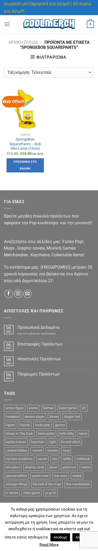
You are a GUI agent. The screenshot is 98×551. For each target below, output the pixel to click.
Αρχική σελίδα (23, 42)
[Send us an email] (27, 293)
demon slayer (34, 417)
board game (68, 408)
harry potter (46, 433)
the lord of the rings (47, 484)
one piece (12, 467)
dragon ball (72, 417)
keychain (37, 442)
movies (52, 450)
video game (31, 493)
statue (77, 476)
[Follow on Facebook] (8, 293)
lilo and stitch (70, 442)
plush (53, 467)
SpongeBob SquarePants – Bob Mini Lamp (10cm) (25, 143)
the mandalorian (78, 484)
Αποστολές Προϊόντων (39, 358)
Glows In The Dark (19, 433)
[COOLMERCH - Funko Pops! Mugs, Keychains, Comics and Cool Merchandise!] (49, 24)
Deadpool (12, 417)
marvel (37, 450)
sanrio (85, 467)
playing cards (34, 467)
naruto (42, 459)
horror (83, 433)
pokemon (69, 467)
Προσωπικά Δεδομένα (39, 327)
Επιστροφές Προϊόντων (40, 344)
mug (66, 450)
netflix (66, 459)
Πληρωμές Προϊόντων (39, 374)
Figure (10, 425)
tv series (11, 493)
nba (54, 459)
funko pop (42, 425)
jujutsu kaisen (15, 442)
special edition (16, 476)
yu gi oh (50, 493)
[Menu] (7, 24)
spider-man (40, 476)
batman (48, 408)
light (52, 442)
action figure (14, 408)
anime (33, 408)
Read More (49, 544)
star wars (60, 476)
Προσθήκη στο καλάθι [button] (25, 165)
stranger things (16, 484)
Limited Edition (16, 450)
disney (54, 417)
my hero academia (19, 459)
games (60, 425)
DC (84, 408)
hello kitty (67, 433)
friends (25, 425)
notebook (83, 459)
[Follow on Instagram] (18, 293)
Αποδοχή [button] (60, 537)
